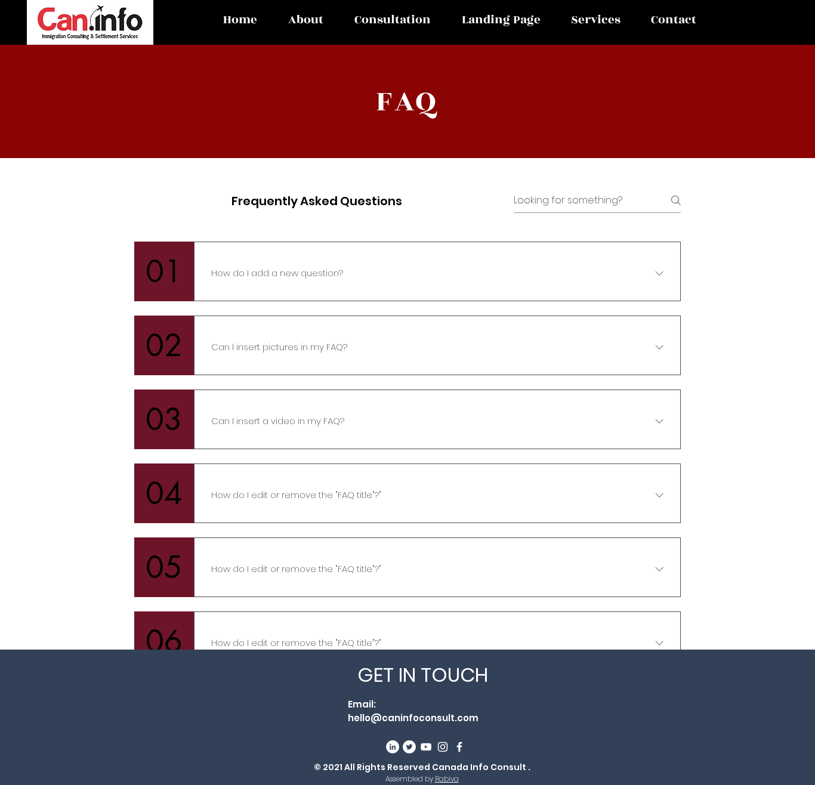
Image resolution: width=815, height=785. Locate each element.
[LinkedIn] (392, 746)
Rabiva (447, 779)
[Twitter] (409, 746)
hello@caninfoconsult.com (413, 718)
